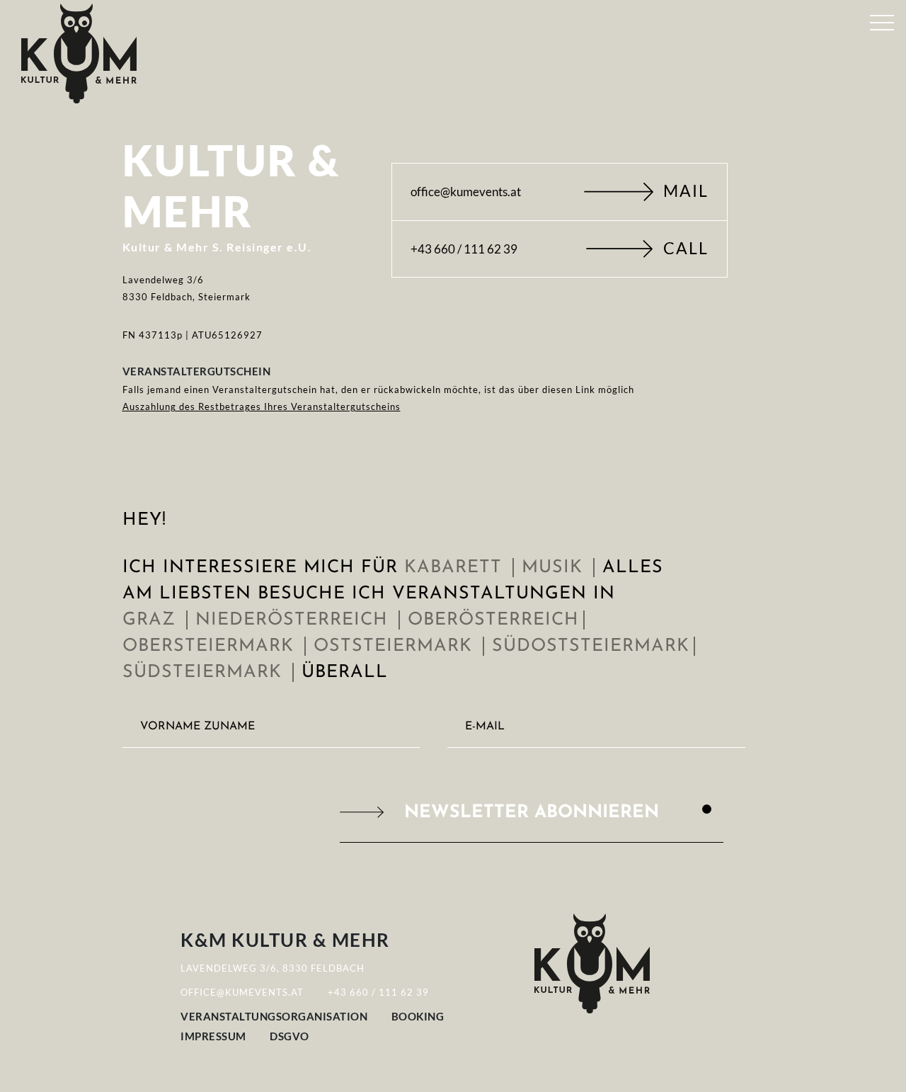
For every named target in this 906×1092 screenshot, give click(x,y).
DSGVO (289, 1036)
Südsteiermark (205, 672)
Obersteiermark (211, 646)
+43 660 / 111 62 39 (560, 249)
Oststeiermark (396, 646)
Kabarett (456, 567)
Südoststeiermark (594, 646)
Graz (152, 620)
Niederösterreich (294, 620)
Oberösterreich (496, 620)
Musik (555, 567)
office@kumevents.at (560, 191)
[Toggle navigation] (881, 19)
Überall (348, 672)
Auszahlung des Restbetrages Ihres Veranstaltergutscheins (261, 406)
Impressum (213, 1036)
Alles (636, 567)
